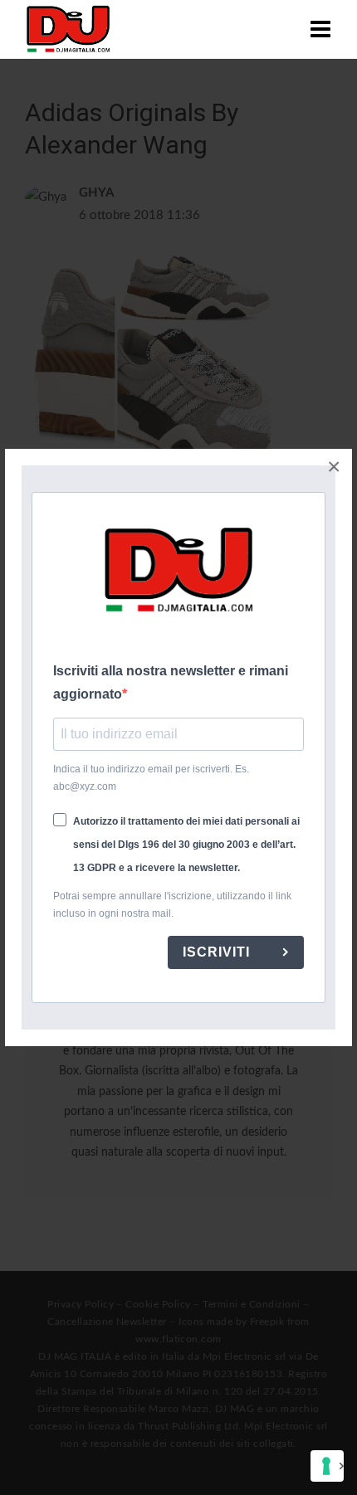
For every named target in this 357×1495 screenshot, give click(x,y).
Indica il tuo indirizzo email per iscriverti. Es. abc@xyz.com (151, 777)
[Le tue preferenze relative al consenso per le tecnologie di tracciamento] (327, 1466)
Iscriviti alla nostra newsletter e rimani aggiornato (170, 682)
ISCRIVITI (218, 952)
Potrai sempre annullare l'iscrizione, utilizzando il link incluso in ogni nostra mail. (172, 904)
